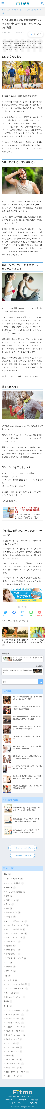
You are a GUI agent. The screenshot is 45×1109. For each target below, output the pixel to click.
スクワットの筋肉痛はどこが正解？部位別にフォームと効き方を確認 (27, 698)
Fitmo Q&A (22, 1100)
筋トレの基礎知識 (14, 1047)
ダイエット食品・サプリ (16, 933)
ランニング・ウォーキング (15, 988)
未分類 (7, 1001)
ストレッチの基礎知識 (15, 892)
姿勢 (9, 896)
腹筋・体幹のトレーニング (17, 1072)
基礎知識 (10, 967)
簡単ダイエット (13, 942)
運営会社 (34, 1100)
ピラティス (9, 971)
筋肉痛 (9, 1055)
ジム (9, 963)
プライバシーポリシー (16, 1103)
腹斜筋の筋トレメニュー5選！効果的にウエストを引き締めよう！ (27, 757)
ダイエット (10, 917)
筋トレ (8, 1006)
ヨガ (7, 976)
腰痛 (9, 908)
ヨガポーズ (11, 980)
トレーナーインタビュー (21, 855)
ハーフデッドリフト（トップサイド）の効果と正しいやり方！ (27, 767)
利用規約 (33, 1103)
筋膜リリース (12, 900)
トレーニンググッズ (14, 1019)
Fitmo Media (8, 1100)
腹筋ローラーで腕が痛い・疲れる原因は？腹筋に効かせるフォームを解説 (27, 718)
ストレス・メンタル (13, 879)
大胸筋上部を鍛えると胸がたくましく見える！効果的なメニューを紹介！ (27, 728)
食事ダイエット (13, 954)
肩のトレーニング (14, 1059)
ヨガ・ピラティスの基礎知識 (17, 984)
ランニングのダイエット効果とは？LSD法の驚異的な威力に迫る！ (27, 510)
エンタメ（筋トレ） (14, 1015)
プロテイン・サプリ (14, 1023)
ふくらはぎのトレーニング (17, 1010)
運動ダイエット (13, 950)
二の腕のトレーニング (15, 1027)
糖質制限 (10, 946)
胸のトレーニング (14, 1068)
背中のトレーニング (14, 1064)
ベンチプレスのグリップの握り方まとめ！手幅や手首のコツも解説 (27, 708)
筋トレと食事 (12, 1043)
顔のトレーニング (13, 1076)
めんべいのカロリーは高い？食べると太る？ (26, 737)
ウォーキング (12, 993)
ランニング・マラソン (20, 621)
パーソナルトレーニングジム (21, 848)
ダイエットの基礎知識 (15, 929)
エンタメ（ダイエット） (16, 921)
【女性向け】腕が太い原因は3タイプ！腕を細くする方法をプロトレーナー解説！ (27, 777)
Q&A (7, 874)
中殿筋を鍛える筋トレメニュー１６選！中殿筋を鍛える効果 (27, 787)
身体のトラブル (13, 912)
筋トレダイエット (14, 1051)
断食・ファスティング (15, 937)
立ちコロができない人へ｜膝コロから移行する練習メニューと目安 (27, 747)
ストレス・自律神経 (14, 883)
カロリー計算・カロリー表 (17, 925)
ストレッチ (9, 887)
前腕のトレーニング (14, 1031)
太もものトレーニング (15, 1035)
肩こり (9, 904)
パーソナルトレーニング (15, 958)
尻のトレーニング (14, 1039)
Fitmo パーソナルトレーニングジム (21, 1097)
